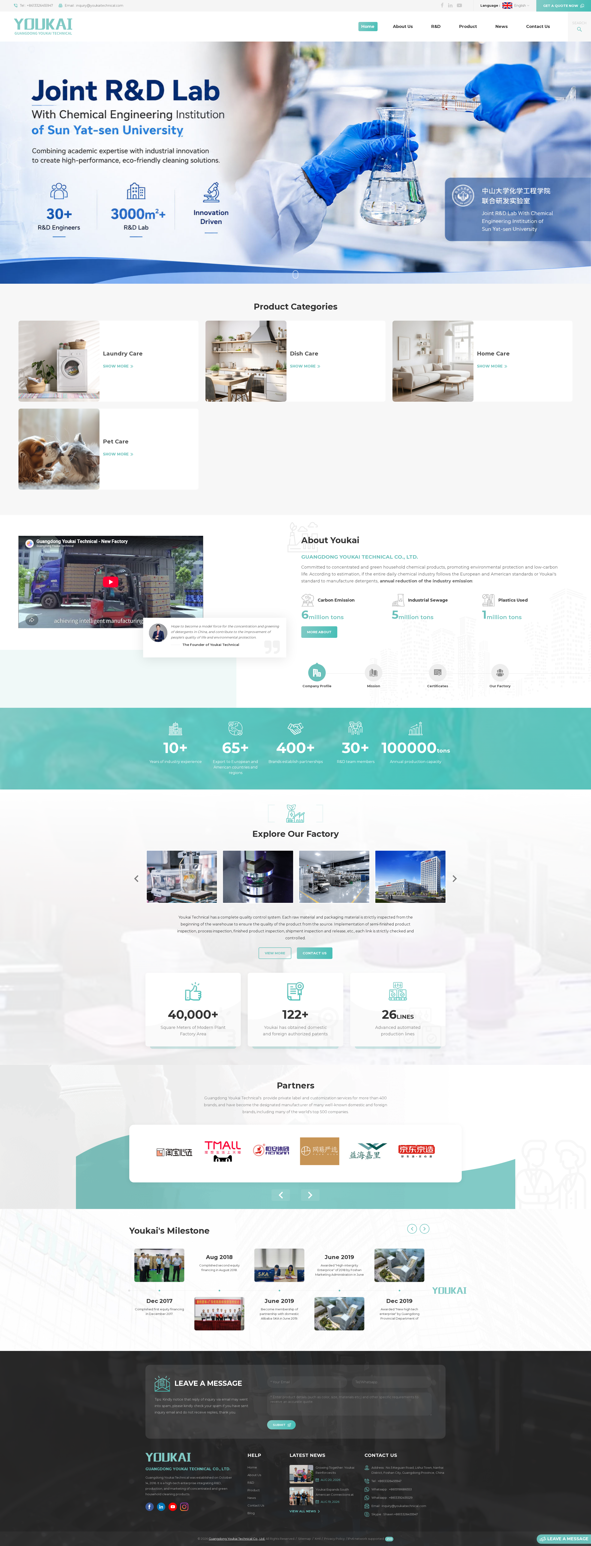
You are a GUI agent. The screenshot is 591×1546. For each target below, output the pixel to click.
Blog (251, 1513)
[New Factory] (410, 877)
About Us (403, 26)
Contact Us (538, 26)
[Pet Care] (59, 449)
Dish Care (304, 353)
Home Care (493, 353)
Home (367, 26)
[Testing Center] (181, 877)
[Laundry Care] (59, 361)
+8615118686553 (400, 1489)
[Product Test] (257, 877)
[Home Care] (432, 361)
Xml (317, 1538)
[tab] (317, 676)
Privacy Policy (334, 1538)
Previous (136, 879)
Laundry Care (123, 353)
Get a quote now (560, 6)
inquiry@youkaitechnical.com (99, 5)
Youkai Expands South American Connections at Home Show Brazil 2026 (335, 1492)
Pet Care (116, 441)
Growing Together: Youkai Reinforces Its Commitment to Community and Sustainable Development (335, 1470)
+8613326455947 (40, 5)
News (501, 26)
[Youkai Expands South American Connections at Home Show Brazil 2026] (301, 1496)
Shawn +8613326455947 (400, 1514)
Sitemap (304, 1538)
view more (275, 953)
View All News (302, 1511)
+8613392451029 (401, 1497)
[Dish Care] (245, 361)
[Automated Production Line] (334, 877)
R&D (436, 26)
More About (319, 632)
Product (468, 26)
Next (454, 879)
